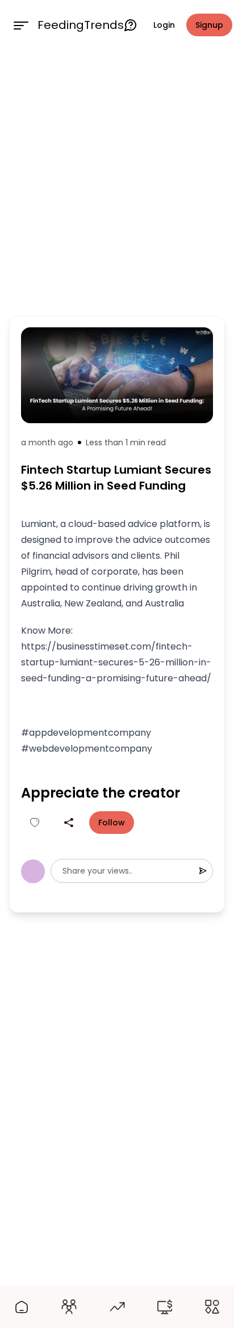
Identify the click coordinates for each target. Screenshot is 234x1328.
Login (164, 25)
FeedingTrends (80, 25)
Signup (209, 25)
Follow (111, 822)
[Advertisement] (117, 180)
